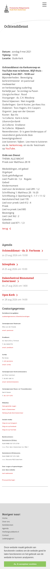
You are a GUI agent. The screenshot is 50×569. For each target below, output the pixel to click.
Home (4, 518)
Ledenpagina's (8, 538)
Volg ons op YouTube (9, 430)
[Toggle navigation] (44, 4)
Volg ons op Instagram (9, 423)
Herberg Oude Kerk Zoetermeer (12, 413)
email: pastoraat (7, 330)
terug (5, 228)
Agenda (5, 528)
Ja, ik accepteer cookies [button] (25, 564)
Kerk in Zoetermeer (8, 409)
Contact (5, 535)
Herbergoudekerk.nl (10, 531)
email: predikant (7, 347)
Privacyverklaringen (8, 480)
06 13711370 (8, 396)
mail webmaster (7, 473)
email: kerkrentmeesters (10, 382)
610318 (10, 361)
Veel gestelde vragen (9, 406)
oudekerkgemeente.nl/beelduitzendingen (16, 316)
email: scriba (6, 365)
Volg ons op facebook (9, 426)
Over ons (6, 521)
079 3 (6, 361)
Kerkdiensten (7, 525)
